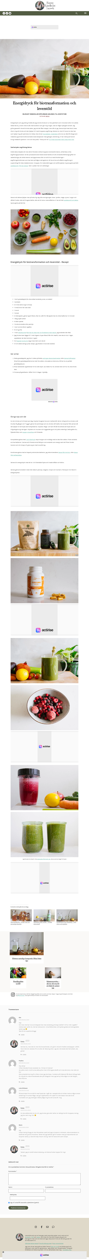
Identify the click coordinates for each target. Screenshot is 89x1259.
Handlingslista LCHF (18, 982)
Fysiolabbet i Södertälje (50, 134)
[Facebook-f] (41, 1227)
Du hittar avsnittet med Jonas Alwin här (61, 139)
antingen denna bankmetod (51, 358)
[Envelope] (10, 13)
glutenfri (28, 1237)
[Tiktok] (7, 13)
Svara (23, 1034)
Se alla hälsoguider (45, 1243)
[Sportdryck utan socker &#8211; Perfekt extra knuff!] (44, 915)
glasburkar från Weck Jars (43, 859)
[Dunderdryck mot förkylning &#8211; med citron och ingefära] (67, 915)
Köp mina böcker (58, 1243)
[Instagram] (4, 13)
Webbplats (13, 1194)
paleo (38, 1237)
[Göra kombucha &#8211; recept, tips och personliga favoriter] (21, 915)
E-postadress (49, 1187)
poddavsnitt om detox (71, 200)
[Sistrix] (76, 13)
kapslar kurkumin (22, 341)
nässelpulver (22, 332)
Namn (10, 1187)
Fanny (22, 1041)
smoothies (30, 432)
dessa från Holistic (64, 452)
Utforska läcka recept (31, 1243)
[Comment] (53, 1227)
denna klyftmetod (69, 358)
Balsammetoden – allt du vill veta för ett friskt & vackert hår (52, 984)
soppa (25, 432)
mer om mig (55, 1246)
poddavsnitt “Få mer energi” (20, 166)
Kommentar (12, 1171)
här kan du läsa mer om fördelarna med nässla (41, 332)
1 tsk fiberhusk (30, 439)
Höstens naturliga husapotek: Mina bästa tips (26, 959)
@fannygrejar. (21, 995)
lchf (32, 1237)
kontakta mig (67, 1250)
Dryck (47, 116)
